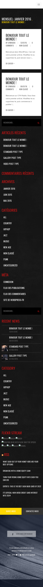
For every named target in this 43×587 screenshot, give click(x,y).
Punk (5, 259)
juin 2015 (7, 194)
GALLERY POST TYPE (12, 157)
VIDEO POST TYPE (11, 163)
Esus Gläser (30, 555)
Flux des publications (14, 288)
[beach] (5, 438)
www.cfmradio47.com (21, 551)
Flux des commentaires (14, 294)
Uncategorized (10, 265)
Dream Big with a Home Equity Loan (16, 470)
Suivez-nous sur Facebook (24, 534)
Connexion (8, 282)
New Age (7, 247)
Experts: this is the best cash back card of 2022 (22, 486)
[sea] (4, 445)
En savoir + (10, 63)
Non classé (23, 45)
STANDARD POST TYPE (13, 151)
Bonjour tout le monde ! (17, 37)
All (4, 217)
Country (7, 223)
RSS (6, 454)
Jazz (5, 235)
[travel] (22, 445)
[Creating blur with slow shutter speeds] (19, 442)
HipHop (6, 229)
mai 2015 (7, 200)
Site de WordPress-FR (13, 300)
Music (6, 241)
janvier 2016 (9, 188)
